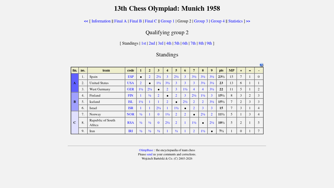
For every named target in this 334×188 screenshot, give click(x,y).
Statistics (235, 21)
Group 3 (201, 21)
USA (130, 82)
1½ (158, 82)
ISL (130, 101)
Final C (151, 21)
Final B (136, 21)
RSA (130, 122)
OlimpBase (146, 150)
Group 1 (168, 21)
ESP (131, 76)
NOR (130, 114)
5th (177, 43)
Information (101, 21)
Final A (120, 21)
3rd (161, 43)
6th (185, 43)
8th (202, 43)
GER (130, 89)
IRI (130, 130)
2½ (158, 76)
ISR (130, 107)
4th (169, 43)
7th (193, 43)
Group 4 (218, 21)
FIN (130, 95)
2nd (152, 43)
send (149, 154)
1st (144, 43)
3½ (194, 76)
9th (210, 43)
